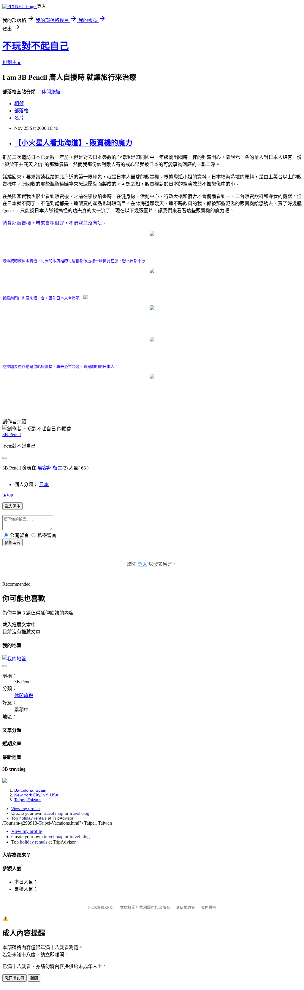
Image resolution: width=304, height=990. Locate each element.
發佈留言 (12, 542)
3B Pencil (11, 434)
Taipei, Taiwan (27, 799)
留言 (57, 467)
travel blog (79, 813)
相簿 (19, 103)
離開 (34, 978)
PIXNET (107, 907)
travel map (54, 813)
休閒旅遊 (51, 91)
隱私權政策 (185, 907)
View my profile (25, 808)
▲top (7, 494)
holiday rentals (33, 818)
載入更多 (12, 506)
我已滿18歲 (14, 978)
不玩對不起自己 (35, 46)
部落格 (21, 110)
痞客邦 (44, 467)
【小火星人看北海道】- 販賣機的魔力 (73, 143)
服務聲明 (208, 907)
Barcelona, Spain (30, 790)
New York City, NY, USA (36, 795)
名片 (19, 117)
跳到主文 (11, 62)
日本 (44, 484)
